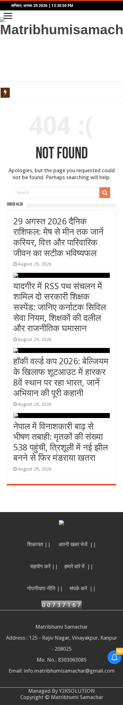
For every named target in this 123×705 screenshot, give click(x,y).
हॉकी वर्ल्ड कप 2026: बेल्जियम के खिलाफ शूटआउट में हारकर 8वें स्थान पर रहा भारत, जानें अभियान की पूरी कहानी (60, 377)
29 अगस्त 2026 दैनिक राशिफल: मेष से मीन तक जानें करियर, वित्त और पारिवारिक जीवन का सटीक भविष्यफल (58, 237)
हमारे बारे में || (78, 566)
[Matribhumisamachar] (61, 26)
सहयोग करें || (44, 566)
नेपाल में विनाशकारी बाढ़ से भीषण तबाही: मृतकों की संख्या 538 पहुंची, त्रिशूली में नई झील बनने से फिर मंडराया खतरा (60, 442)
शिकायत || (39, 544)
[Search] (104, 192)
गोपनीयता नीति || (45, 588)
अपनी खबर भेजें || (77, 544)
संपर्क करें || (82, 588)
